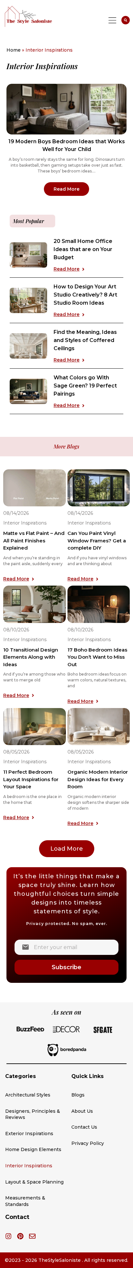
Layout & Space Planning (34, 1182)
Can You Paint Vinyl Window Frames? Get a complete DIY (96, 540)
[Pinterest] (20, 1236)
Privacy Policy (87, 1143)
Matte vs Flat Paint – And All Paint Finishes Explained (34, 540)
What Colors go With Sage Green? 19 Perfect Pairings (85, 385)
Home (13, 50)
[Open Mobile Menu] (112, 20)
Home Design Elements (33, 1149)
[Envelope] (32, 1236)
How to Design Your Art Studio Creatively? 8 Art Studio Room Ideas (85, 295)
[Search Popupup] (125, 20)
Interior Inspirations (24, 523)
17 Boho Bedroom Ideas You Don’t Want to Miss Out (97, 657)
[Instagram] (8, 1236)
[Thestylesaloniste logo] (41, 16)
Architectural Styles (27, 1095)
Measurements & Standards (25, 1201)
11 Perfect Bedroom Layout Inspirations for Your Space (30, 779)
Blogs (78, 1095)
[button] (67, 848)
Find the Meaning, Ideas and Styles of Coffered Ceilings (85, 340)
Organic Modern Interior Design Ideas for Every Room (97, 779)
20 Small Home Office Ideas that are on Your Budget (83, 249)
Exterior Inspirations (29, 1133)
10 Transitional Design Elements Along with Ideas (30, 657)
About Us (82, 1111)
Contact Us (84, 1127)
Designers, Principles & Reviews (32, 1114)
